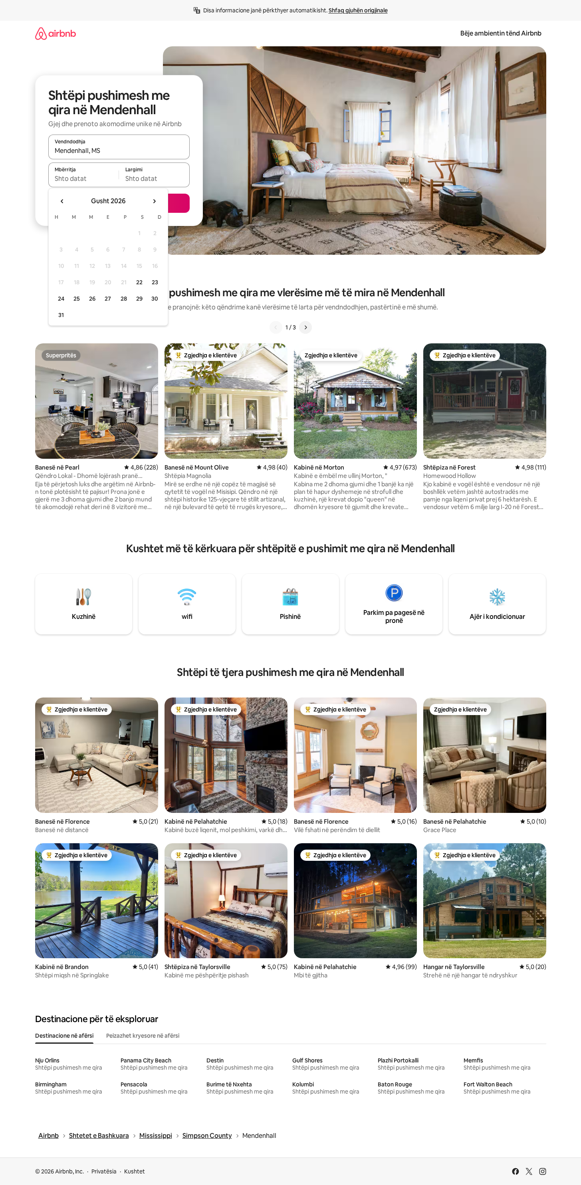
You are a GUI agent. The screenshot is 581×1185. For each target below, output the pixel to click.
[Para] (305, 327)
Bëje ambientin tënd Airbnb (500, 33)
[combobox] (119, 150)
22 (139, 282)
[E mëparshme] (276, 327)
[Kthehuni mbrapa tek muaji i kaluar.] (62, 201)
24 (61, 298)
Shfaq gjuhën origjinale (358, 10)
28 (124, 298)
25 (76, 298)
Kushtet (134, 1171)
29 (139, 298)
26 (92, 298)
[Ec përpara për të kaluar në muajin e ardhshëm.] (154, 201)
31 (61, 315)
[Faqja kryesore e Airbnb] (55, 33)
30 (154, 298)
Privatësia (104, 1171)
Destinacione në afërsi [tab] (64, 1035)
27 (108, 298)
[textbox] (84, 178)
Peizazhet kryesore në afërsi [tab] (142, 1035)
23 (155, 282)
